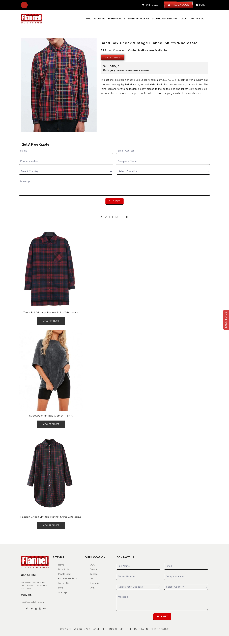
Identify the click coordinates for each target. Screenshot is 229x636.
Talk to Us (226, 319)
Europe (93, 569)
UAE (92, 587)
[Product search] (24, 5)
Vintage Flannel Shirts (170, 80)
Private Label (64, 574)
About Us (99, 18)
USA (92, 565)
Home (88, 18)
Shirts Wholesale (138, 18)
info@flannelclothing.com (32, 602)
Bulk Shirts (63, 569)
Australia (94, 583)
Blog (184, 18)
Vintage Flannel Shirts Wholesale (133, 70)
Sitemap (62, 592)
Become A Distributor (165, 18)
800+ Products (116, 18)
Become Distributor (68, 578)
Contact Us (197, 18)
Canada (94, 574)
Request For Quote (112, 57)
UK (91, 578)
